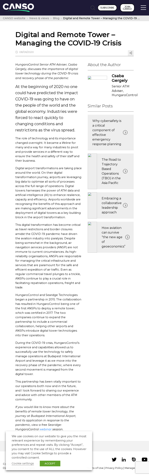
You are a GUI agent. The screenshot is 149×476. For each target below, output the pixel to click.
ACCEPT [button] (50, 463)
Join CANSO (127, 7)
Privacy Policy (114, 467)
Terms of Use (94, 467)
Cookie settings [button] (23, 463)
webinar (46, 429)
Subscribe (107, 7)
